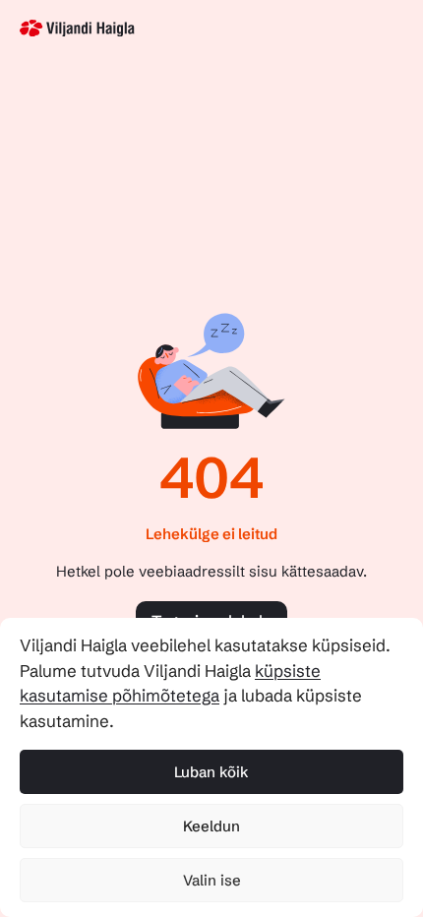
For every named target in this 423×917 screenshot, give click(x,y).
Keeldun (211, 826)
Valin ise (212, 880)
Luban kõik (211, 772)
